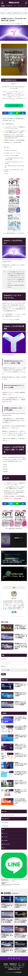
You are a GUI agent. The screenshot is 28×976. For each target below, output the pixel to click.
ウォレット (11, 753)
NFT (12, 744)
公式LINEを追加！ (14, 105)
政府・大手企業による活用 (8, 815)
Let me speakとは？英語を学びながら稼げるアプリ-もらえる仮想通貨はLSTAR (21, 728)
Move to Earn (10, 799)
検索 (3, 674)
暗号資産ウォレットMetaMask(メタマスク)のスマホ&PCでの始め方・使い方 (21, 755)
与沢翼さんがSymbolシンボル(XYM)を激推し (14, 166)
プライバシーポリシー (18, 967)
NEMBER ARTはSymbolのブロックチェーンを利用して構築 (14, 158)
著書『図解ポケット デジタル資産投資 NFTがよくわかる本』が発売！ (20, 791)
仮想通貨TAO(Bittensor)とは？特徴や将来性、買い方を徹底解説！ (21, 694)
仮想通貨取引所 (13, 964)
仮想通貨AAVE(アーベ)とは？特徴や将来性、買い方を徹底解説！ (21, 636)
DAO (12, 717)
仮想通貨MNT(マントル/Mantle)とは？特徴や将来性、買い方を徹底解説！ (20, 935)
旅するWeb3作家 (6, 844)
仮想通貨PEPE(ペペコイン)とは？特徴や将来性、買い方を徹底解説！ (21, 627)
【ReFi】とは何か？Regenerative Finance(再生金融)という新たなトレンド (21, 783)
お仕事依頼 (5, 840)
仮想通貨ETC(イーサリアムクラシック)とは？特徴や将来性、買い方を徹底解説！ (21, 920)
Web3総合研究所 (14, 2)
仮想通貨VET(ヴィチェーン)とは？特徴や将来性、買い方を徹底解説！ (21, 685)
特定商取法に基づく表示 (14, 969)
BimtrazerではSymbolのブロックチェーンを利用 (14, 162)
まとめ (6, 173)
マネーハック (21, 965)
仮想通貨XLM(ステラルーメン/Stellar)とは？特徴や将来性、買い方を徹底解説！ (21, 646)
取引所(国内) (5, 822)
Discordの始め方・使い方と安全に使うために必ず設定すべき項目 (20, 718)
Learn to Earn (10, 726)
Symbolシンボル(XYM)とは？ (10, 150)
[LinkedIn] (23, 113)
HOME (3, 13)
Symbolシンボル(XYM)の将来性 (11, 155)
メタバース (19, 5)
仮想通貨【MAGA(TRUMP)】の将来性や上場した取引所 (21, 764)
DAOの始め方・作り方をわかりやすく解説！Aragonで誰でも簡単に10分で (21, 773)
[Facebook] (5, 113)
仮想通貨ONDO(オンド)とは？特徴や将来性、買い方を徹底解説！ (7, 950)
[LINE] (17, 113)
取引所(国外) (5, 826)
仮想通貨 (9, 13)
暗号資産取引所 (9, 5)
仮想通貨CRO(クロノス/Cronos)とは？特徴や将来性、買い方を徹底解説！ (20, 950)
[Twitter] (11, 113)
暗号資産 (3, 5)
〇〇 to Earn (5, 836)
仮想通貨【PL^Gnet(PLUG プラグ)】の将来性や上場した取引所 (21, 737)
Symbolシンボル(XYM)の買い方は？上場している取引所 (14, 170)
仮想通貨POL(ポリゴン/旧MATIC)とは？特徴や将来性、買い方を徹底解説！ (20, 703)
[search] (25, 9)
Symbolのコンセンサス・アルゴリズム (12, 153)
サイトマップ (8, 967)
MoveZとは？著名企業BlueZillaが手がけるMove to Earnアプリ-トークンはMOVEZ (20, 801)
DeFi (15, 5)
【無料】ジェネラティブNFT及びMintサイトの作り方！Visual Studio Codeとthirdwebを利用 (21, 746)
